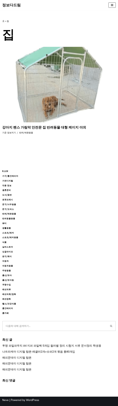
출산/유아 (7, 275)
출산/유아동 (8, 280)
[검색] (111, 326)
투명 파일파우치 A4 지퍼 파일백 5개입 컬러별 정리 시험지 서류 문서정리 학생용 (51, 345)
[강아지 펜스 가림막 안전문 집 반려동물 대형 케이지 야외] (59, 84)
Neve (5, 400)
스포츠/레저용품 (10, 237)
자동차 (5, 261)
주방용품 (6, 270)
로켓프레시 (7, 199)
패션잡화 (6, 299)
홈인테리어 (7, 308)
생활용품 (6, 228)
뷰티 (4, 223)
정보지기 (11, 132)
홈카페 (5, 313)
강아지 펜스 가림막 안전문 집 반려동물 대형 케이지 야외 (44, 127)
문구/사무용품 (9, 204)
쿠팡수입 (6, 284)
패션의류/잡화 (9, 294)
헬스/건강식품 (9, 303)
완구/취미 (7, 256)
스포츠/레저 (8, 232)
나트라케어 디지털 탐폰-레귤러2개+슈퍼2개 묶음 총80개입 (38, 351)
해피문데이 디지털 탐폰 (16, 357)
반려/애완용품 (26, 132)
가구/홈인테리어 (10, 176)
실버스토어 (7, 247)
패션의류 (6, 289)
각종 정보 (7, 185)
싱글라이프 (7, 251)
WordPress (32, 400)
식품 (4, 242)
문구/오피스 (8, 209)
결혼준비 (6, 190)
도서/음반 (7, 195)
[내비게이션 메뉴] (112, 5)
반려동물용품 (8, 218)
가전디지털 (7, 180)
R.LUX (5, 171)
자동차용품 (7, 265)
